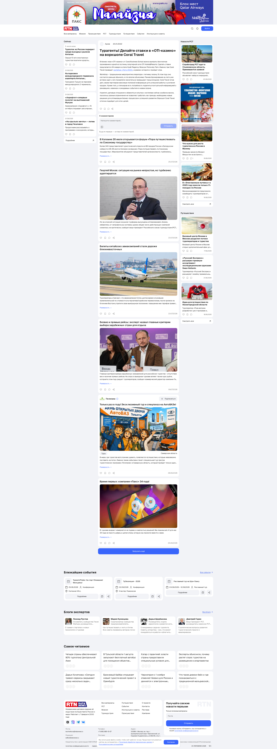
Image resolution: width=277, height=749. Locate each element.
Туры (103, 453)
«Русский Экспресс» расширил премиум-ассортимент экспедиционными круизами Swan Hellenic (196, 263)
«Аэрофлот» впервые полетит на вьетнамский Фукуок (77, 100)
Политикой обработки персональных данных (135, 742)
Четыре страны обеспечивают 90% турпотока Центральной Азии (81, 657)
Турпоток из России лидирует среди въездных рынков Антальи (80, 52)
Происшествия (94, 34)
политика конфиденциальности (77, 746)
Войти (207, 28)
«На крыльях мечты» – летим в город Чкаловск (80, 122)
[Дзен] (68, 722)
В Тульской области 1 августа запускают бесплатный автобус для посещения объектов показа (119, 659)
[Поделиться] (112, 109)
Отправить (188, 723)
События (140, 34)
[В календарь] (102, 596)
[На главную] (71, 28)
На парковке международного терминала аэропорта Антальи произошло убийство (79, 77)
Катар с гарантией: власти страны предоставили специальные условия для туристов (155, 659)
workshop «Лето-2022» (123, 70)
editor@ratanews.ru (72, 738)
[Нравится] (66, 64)
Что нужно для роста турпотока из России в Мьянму (193, 146)
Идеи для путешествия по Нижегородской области (195, 303)
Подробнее (81, 596)
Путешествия (128, 34)
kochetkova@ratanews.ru (74, 731)
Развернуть (105, 156)
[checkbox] (167, 729)
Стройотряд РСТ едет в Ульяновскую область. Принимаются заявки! (193, 67)
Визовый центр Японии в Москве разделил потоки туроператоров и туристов (195, 238)
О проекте (146, 703)
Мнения (82, 34)
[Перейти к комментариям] (74, 64)
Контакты (146, 706)
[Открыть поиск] (192, 28)
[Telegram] (78, 722)
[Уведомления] (197, 28)
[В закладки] (70, 64)
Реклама (145, 710)
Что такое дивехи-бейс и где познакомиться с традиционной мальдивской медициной (193, 679)
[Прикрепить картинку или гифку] (102, 127)
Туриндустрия (115, 34)
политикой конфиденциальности (186, 731)
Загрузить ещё (138, 551)
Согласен (171, 742)
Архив (107, 44)
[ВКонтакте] (83, 722)
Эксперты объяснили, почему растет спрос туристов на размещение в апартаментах (194, 657)
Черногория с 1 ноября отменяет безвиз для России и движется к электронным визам (157, 679)
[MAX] (73, 722)
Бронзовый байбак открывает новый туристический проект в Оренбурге (119, 678)
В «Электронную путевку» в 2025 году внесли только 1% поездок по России (196, 185)
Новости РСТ (187, 41)
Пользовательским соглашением (111, 744)
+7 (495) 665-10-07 (104, 731)
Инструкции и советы (156, 34)
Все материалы (70, 34)
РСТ (104, 34)
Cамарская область (169, 453)
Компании (146, 713)
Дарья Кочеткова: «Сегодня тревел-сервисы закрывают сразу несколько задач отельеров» (80, 679)
